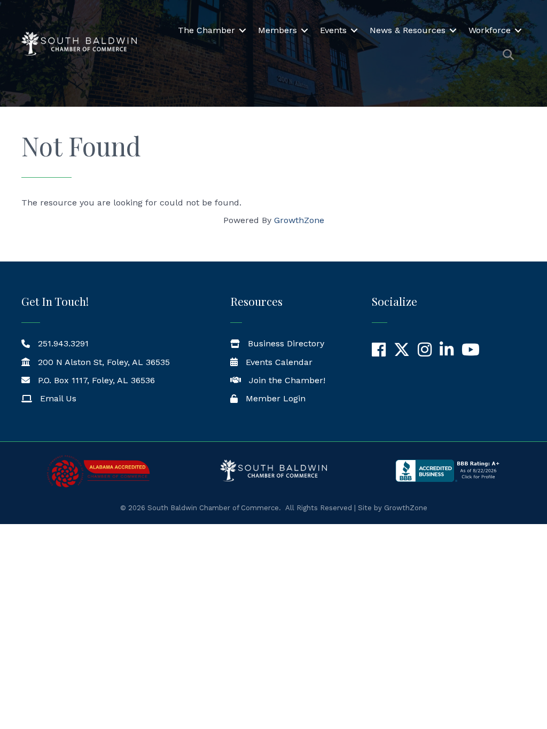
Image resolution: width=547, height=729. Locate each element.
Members (277, 30)
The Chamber (206, 30)
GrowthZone (299, 220)
